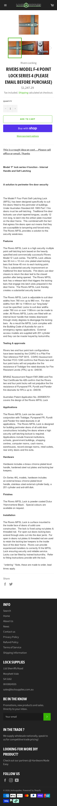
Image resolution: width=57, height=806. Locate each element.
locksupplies (16, 790)
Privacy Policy (11, 637)
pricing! (34, 739)
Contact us (9, 632)
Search (7, 611)
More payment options (28, 136)
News (6, 626)
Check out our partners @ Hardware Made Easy (26, 762)
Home (6, 616)
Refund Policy (10, 642)
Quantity (7, 101)
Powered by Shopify (32, 790)
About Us (8, 621)
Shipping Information (15, 653)
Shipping (23, 92)
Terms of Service (12, 647)
